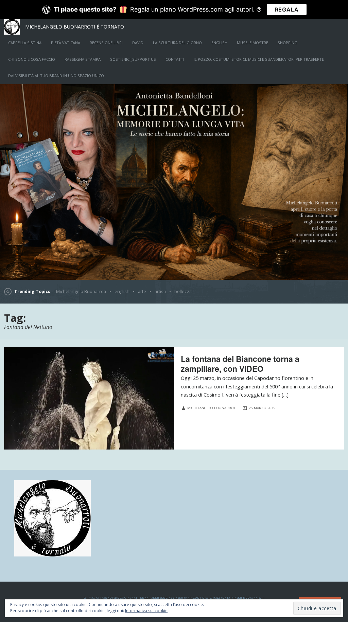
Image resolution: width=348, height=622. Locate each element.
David (137, 42)
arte (142, 291)
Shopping (287, 42)
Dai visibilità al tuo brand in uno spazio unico (56, 75)
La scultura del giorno (177, 42)
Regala (287, 9)
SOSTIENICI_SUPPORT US (133, 59)
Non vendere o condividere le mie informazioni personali (202, 598)
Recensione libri (106, 42)
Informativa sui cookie (146, 611)
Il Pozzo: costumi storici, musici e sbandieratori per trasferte (259, 59)
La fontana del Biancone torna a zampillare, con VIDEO (240, 363)
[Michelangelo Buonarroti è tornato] (174, 182)
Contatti (175, 59)
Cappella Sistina (24, 42)
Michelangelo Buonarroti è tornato (74, 26)
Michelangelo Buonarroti (81, 291)
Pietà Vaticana (65, 42)
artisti (160, 291)
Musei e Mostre (252, 42)
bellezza (183, 291)
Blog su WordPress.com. (111, 598)
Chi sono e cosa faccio (31, 59)
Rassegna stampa (83, 59)
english (219, 42)
